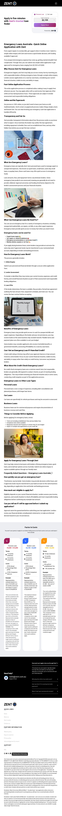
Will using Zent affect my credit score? (42, 679)
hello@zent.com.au (17, 677)
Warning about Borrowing (20, 754)
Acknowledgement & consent (11, 741)
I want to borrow (45, 18)
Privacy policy (7, 738)
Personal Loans (12, 546)
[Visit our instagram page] (4, 753)
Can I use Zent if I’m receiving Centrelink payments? (42, 685)
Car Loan (49, 14)
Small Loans (49, 546)
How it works (7, 720)
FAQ (5, 749)
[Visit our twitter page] (8, 753)
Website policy (8, 731)
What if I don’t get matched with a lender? (42, 691)
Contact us (7, 723)
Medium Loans (31, 546)
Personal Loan (40, 14)
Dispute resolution (9, 735)
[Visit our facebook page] (6, 753)
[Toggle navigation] (56, 3)
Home (5, 713)
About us (6, 717)
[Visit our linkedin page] (10, 753)
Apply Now (45, 25)
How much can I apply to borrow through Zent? (44, 663)
